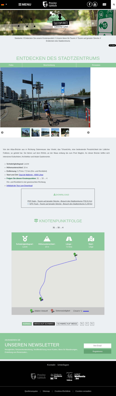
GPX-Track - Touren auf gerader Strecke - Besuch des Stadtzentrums (60, 204)
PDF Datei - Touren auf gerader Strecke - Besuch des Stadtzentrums (60, 201)
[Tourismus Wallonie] (56, 376)
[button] (75, 255)
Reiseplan (96, 65)
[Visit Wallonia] (76, 376)
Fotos (11, 65)
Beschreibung (49, 65)
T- (87, 324)
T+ (92, 324)
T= (82, 324)
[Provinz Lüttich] (38, 376)
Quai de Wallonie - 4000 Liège (31, 175)
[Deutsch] (2, 4)
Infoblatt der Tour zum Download (20, 186)
